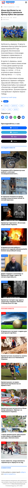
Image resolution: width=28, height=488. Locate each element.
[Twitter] (19, 117)
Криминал (4, 255)
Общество (4, 205)
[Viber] (10, 117)
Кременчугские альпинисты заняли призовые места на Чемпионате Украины (14, 357)
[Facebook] (2, 117)
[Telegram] (6, 117)
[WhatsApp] (14, 117)
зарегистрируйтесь (10, 474)
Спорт (5, 101)
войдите (23, 472)
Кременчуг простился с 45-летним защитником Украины (13, 223)
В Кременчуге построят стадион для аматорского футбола (14, 332)
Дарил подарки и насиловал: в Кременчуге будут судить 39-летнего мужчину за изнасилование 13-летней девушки (13, 275)
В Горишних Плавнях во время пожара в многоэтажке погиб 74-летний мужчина (12, 198)
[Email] (23, 117)
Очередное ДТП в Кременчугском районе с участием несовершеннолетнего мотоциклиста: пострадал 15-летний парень (13, 172)
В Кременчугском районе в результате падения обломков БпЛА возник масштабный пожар (14, 249)
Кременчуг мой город (8, 97)
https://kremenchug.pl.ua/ (18, 483)
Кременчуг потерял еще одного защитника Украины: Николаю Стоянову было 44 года (12, 301)
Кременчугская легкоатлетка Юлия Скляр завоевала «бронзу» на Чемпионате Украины (14, 409)
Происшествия (5, 152)
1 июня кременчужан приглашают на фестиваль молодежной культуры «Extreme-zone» (13, 436)
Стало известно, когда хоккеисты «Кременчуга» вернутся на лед (13, 461)
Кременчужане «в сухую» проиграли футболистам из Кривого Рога (11, 383)
